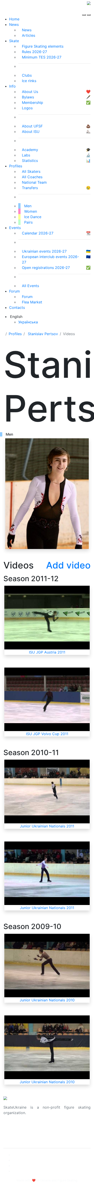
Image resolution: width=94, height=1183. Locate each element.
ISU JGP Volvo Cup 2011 (47, 734)
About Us (11, 1127)
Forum (14, 291)
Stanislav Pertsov (43, 334)
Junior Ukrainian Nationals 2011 (47, 826)
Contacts (17, 307)
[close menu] (89, 11)
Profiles (15, 166)
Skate (14, 41)
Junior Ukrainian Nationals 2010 (47, 1000)
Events (15, 227)
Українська (28, 322)
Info (12, 86)
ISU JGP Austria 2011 (47, 652)
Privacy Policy (15, 1132)
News (14, 24)
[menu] (84, 11)
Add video (68, 565)
